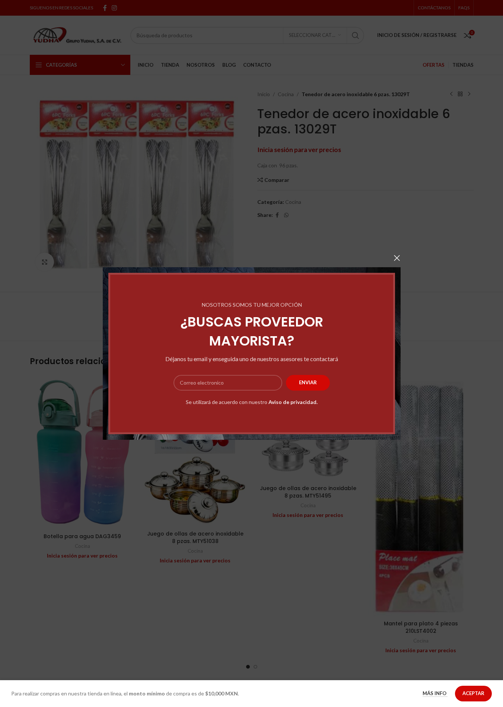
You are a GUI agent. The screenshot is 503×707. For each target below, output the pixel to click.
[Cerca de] (397, 258)
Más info (435, 693)
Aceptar (473, 693)
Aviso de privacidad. (293, 402)
